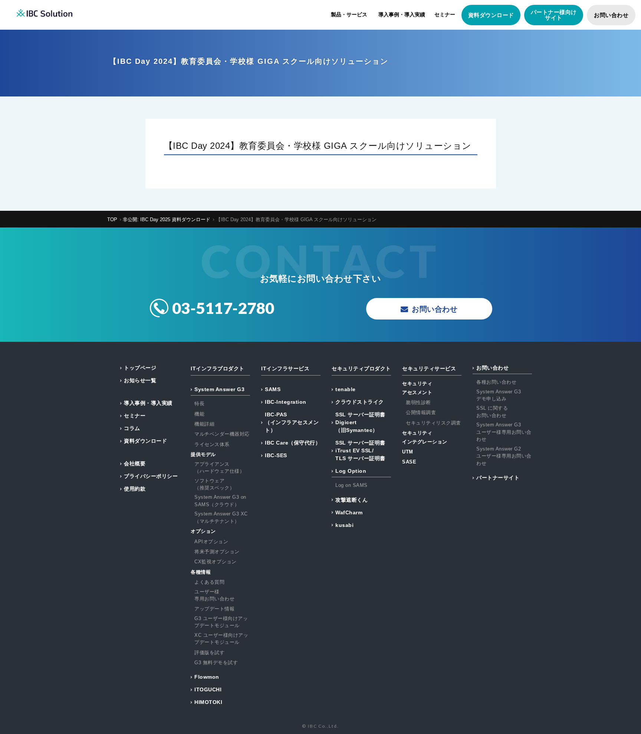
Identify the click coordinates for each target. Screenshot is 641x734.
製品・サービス (349, 14)
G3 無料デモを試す (216, 662)
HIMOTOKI (208, 702)
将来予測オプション (217, 551)
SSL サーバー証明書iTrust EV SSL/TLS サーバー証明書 (360, 450)
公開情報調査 (421, 412)
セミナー (444, 14)
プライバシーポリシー (151, 476)
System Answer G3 (219, 389)
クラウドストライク (359, 402)
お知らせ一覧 (140, 380)
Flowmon (206, 677)
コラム (132, 428)
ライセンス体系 (212, 444)
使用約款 (134, 489)
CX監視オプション (215, 561)
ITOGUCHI (207, 689)
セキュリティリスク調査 (433, 423)
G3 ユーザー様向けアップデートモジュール (221, 622)
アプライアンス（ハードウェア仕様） (219, 467)
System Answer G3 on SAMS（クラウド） (220, 500)
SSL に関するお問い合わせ (492, 411)
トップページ (140, 368)
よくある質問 (209, 582)
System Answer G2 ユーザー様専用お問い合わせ (504, 456)
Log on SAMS (351, 485)
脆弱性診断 (418, 402)
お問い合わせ (611, 15)
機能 (199, 414)
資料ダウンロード (491, 15)
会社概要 (134, 463)
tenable (345, 389)
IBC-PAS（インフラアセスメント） (292, 422)
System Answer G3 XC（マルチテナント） (221, 517)
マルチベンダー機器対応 (222, 434)
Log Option (350, 471)
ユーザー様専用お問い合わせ (214, 595)
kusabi (344, 525)
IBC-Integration (285, 402)
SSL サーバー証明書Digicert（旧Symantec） (360, 422)
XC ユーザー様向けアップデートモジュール (221, 638)
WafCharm (348, 512)
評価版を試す (209, 652)
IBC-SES (276, 455)
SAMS (272, 389)
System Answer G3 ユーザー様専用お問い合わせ (504, 432)
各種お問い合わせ (496, 382)
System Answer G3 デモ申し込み (498, 395)
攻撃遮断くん (351, 500)
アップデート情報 (214, 609)
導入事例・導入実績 (401, 14)
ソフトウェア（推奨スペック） (214, 484)
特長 (199, 403)
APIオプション (211, 541)
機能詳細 (204, 424)
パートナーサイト (497, 478)
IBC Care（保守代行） (292, 443)
